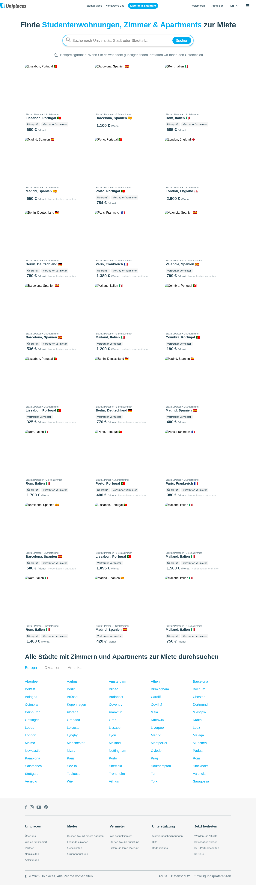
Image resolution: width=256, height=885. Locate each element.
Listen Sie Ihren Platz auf (124, 847)
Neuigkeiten (32, 853)
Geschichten (74, 847)
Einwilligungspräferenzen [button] (212, 876)
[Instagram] (32, 807)
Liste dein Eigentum (143, 5)
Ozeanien (52, 668)
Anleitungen (32, 859)
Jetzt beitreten (205, 826)
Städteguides (94, 5)
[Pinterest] (46, 807)
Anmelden (218, 5)
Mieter (72, 826)
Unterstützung (163, 826)
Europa (31, 668)
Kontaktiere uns (115, 5)
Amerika (75, 668)
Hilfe (154, 841)
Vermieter (117, 826)
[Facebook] (26, 807)
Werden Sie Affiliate (205, 835)
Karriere (199, 853)
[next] (86, 87)
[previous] (30, 87)
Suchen (182, 40)
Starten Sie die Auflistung (124, 841)
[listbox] (234, 5)
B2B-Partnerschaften (206, 847)
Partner (29, 847)
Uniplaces (33, 826)
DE (232, 5)
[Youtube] (39, 808)
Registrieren (197, 5)
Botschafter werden (205, 841)
